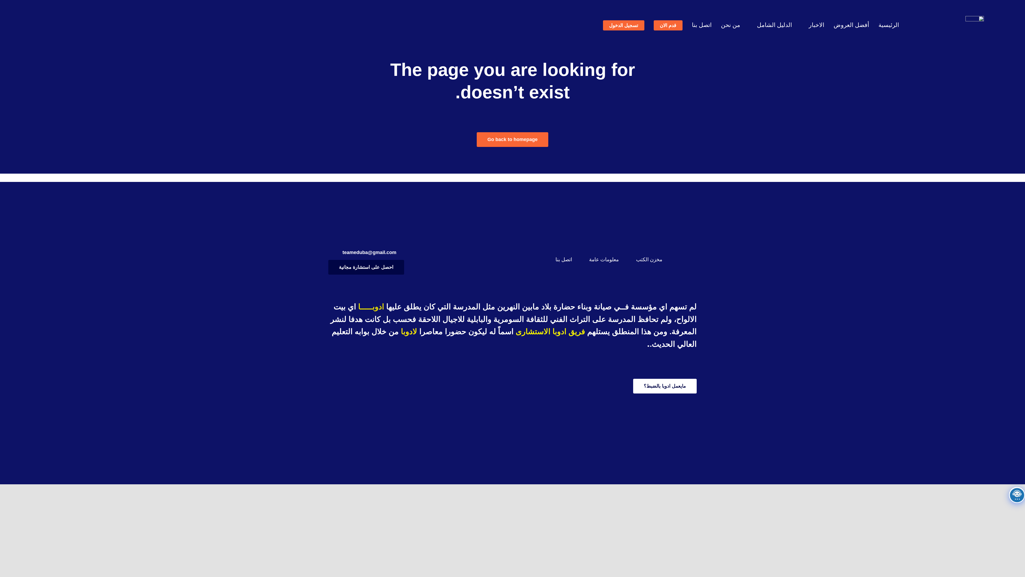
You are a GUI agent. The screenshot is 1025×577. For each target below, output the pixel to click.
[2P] (974, 18)
